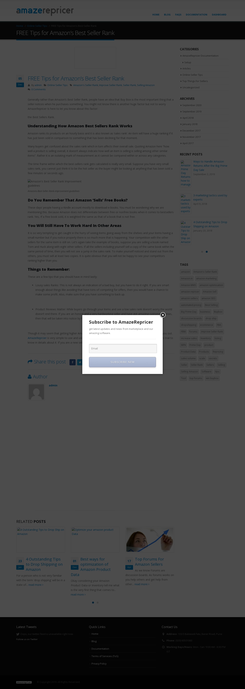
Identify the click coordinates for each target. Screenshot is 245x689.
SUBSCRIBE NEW (123, 362)
